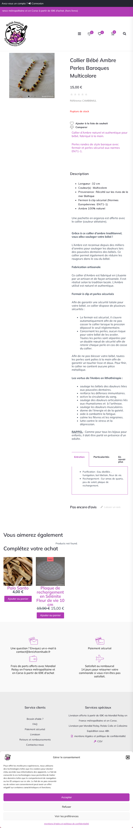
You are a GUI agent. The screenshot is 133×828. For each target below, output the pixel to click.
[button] (128, 757)
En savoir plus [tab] (122, 459)
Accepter (66, 797)
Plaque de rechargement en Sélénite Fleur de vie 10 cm (50, 596)
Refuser (66, 806)
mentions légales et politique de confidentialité (66, 823)
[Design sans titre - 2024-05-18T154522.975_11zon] (32, 75)
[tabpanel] (100, 480)
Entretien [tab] (79, 456)
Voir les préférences (66, 816)
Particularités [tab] (101, 456)
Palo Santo (18, 587)
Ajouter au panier (18, 598)
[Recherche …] (124, 33)
